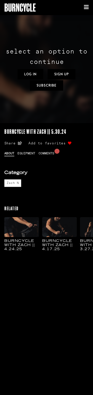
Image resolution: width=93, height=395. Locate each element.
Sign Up (61, 74)
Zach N (13, 183)
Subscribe (46, 85)
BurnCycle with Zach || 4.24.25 (19, 245)
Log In (30, 74)
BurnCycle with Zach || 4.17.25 (57, 245)
